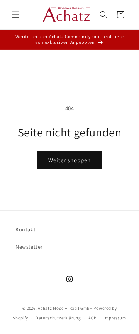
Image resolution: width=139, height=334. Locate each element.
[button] (15, 14)
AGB (92, 318)
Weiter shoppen (69, 160)
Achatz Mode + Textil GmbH (65, 308)
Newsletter (29, 246)
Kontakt (25, 229)
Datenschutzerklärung (58, 318)
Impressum (114, 318)
